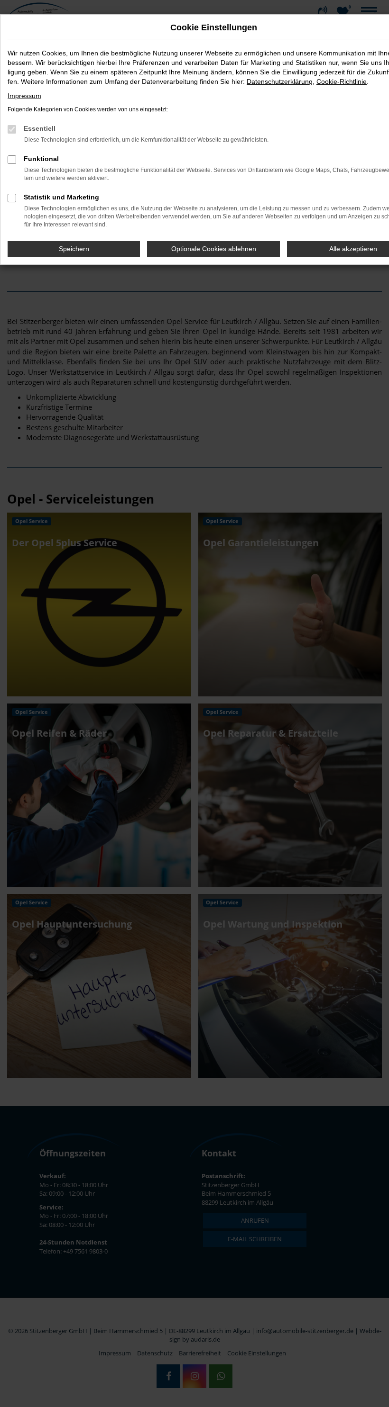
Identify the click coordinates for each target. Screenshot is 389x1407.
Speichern (74, 249)
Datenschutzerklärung (280, 81)
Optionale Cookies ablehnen (213, 249)
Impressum (24, 95)
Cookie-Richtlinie (341, 81)
